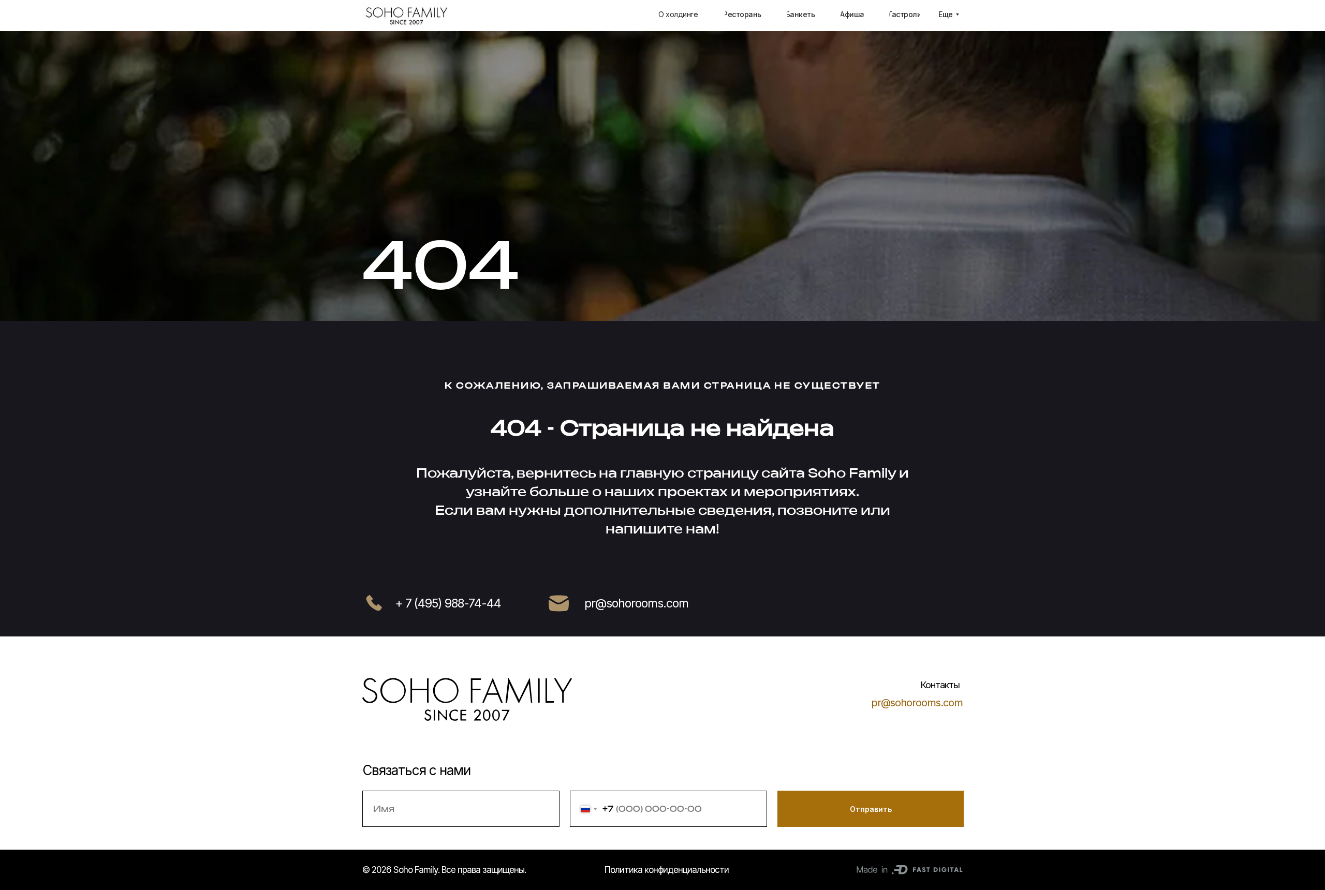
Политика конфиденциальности (667, 870)
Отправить (871, 809)
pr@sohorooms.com (917, 702)
